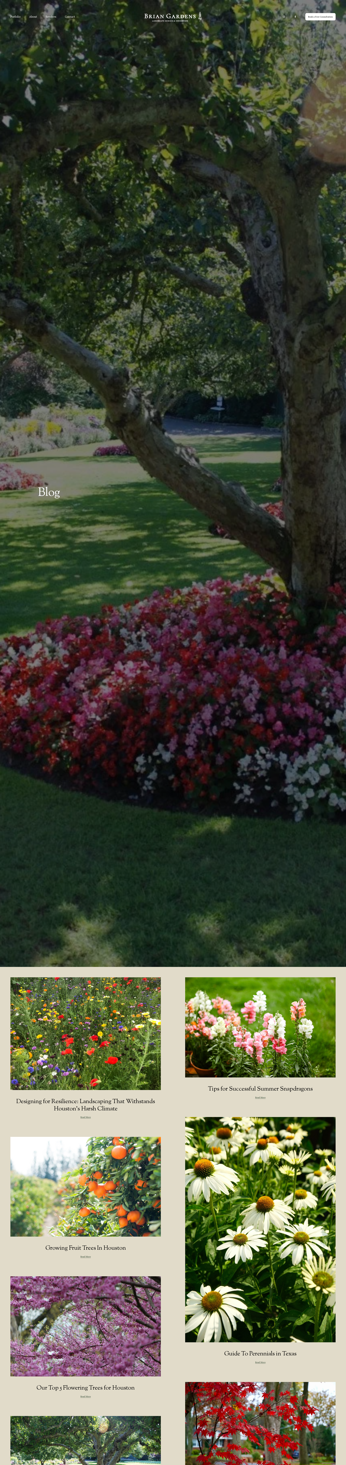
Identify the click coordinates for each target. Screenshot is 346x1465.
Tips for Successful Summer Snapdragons (260, 1089)
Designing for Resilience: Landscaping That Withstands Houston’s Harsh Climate (85, 1105)
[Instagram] (284, 16)
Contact (70, 16)
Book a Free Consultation (320, 16)
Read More (85, 1117)
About (33, 16)
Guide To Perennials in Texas (260, 1354)
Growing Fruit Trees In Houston (85, 1248)
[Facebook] (295, 16)
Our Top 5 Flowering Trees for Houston (85, 1388)
